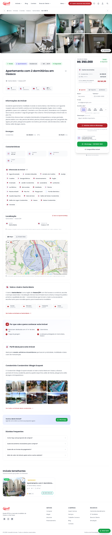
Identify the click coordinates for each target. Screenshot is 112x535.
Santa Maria (36, 11)
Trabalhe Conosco (74, 517)
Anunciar (49, 517)
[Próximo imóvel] (107, 10)
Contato (33, 3)
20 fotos (107, 50)
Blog (26, 3)
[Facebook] (4, 519)
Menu (62, 3)
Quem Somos (72, 511)
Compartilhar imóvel (93, 149)
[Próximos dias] (105, 109)
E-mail (79, 100)
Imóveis (17, 3)
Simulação (93, 520)
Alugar (48, 514)
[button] (37, 255)
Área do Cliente (44, 3)
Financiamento (51, 520)
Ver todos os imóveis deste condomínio (18, 408)
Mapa (11, 237)
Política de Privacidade (91, 532)
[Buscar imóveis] (107, 3)
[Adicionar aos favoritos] (66, 71)
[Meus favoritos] (94, 3)
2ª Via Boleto (94, 514)
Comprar (49, 511)
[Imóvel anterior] (4, 10)
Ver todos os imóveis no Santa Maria (17, 313)
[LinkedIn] (12, 519)
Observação (83, 115)
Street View (21, 237)
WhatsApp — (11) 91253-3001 (93, 144)
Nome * (79, 93)
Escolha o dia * (81, 106)
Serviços (70, 514)
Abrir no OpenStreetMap (61, 215)
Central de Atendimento (97, 511)
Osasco (28, 11)
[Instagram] (8, 519)
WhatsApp (62, 420)
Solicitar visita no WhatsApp (93, 125)
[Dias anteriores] (78, 109)
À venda (22, 11)
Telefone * (96, 93)
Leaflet (50, 274)
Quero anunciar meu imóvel (81, 3)
